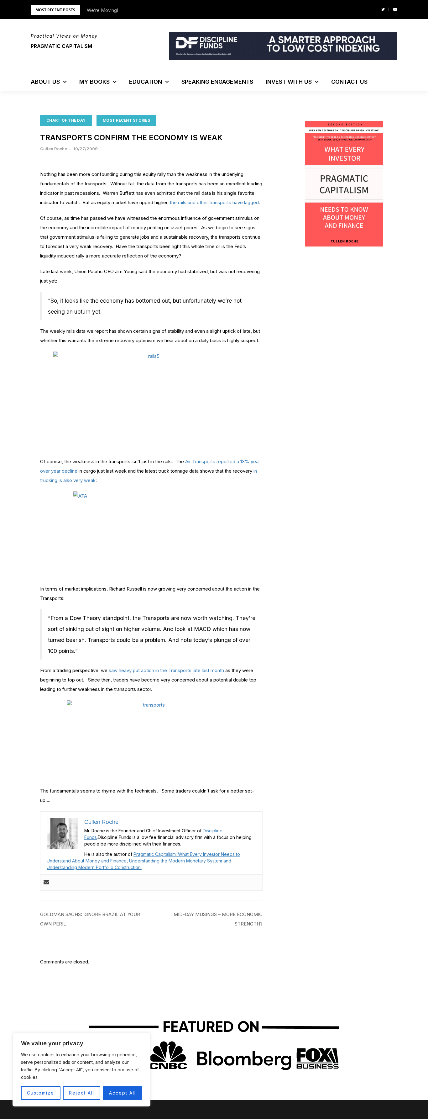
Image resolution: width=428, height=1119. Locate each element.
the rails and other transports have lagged (214, 202)
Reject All (81, 1092)
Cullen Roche (53, 148)
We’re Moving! (102, 10)
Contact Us (349, 81)
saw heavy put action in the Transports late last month (166, 670)
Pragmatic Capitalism (61, 46)
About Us (45, 81)
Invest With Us (289, 81)
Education (145, 81)
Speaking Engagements (217, 81)
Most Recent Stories (126, 120)
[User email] (46, 882)
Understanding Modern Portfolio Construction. (94, 867)
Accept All (122, 1092)
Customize (40, 1092)
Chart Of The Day (66, 120)
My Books (94, 81)
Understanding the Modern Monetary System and (180, 860)
